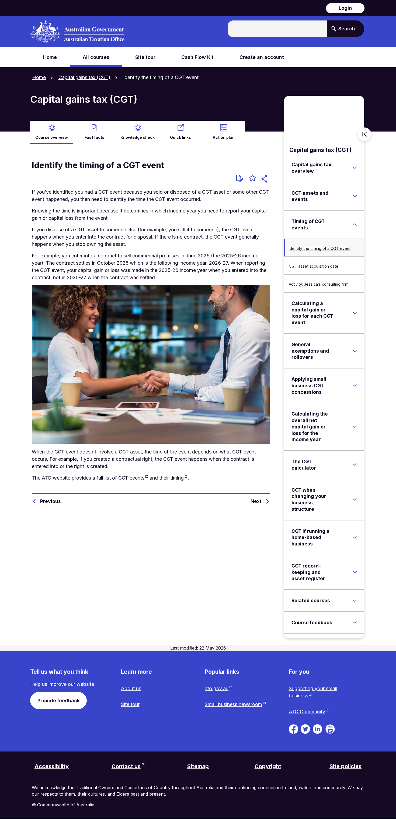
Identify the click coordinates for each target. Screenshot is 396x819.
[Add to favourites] (252, 178)
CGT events (131, 478)
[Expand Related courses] (354, 600)
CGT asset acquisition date (313, 266)
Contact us (126, 766)
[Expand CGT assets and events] (354, 196)
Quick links (180, 137)
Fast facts (95, 137)
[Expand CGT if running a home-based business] (354, 537)
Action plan (224, 137)
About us (131, 688)
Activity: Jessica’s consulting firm (319, 284)
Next (256, 501)
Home (39, 77)
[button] (265, 179)
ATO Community (307, 711)
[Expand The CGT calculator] (354, 464)
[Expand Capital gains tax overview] (354, 167)
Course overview (51, 137)
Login (345, 8)
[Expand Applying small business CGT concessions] (354, 385)
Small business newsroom (233, 704)
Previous (50, 501)
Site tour (130, 704)
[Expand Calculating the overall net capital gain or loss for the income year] (354, 426)
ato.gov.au (216, 688)
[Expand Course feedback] (354, 622)
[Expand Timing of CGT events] (354, 224)
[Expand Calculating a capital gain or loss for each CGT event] (354, 312)
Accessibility (51, 766)
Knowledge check (137, 137)
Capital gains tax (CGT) (84, 77)
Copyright (268, 766)
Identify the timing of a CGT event (319, 248)
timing (177, 478)
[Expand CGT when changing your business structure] (354, 499)
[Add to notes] (240, 178)
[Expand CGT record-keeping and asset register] (354, 572)
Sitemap (198, 766)
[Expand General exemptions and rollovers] (354, 351)
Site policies (345, 766)
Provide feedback (58, 700)
